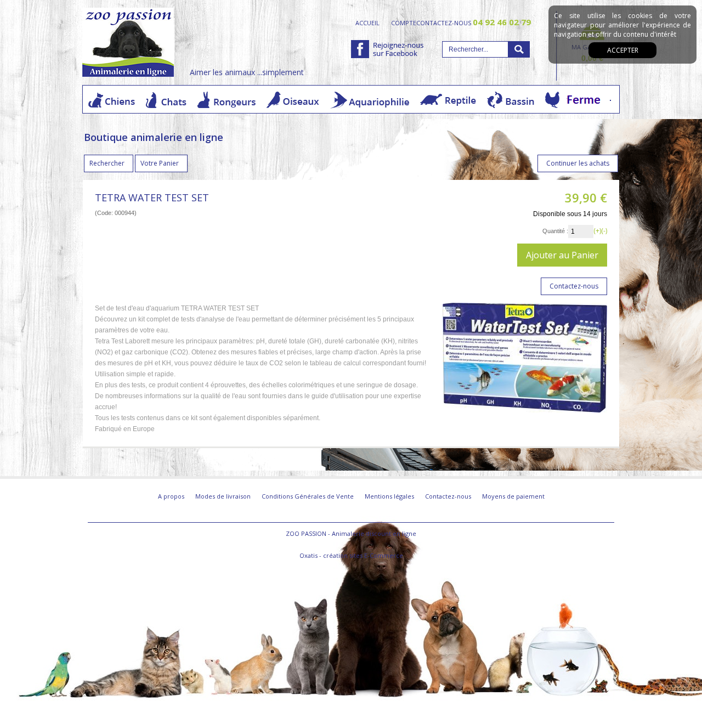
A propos (171, 496)
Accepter (622, 50)
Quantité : (555, 231)
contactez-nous (473, 22)
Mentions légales (389, 496)
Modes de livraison (223, 496)
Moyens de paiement (513, 496)
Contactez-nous (448, 496)
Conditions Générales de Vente (308, 496)
